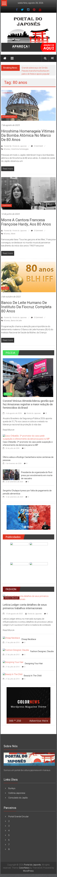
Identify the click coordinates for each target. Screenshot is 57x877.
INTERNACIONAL (9, 117)
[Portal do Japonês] (4, 58)
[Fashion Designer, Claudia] (16, 650)
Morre (13, 234)
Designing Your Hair (34, 663)
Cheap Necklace (28, 639)
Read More (8, 430)
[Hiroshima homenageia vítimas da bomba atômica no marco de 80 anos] (28, 105)
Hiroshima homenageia (19, 149)
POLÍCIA (8, 394)
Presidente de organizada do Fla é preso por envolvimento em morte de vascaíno (36, 475)
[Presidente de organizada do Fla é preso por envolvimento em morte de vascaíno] (11, 474)
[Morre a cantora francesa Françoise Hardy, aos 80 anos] (28, 193)
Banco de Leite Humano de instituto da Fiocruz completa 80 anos (26, 306)
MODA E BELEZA (11, 598)
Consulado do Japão (18, 798)
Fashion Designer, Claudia (42, 651)
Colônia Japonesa (16, 793)
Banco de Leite (16, 321)
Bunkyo (11, 788)
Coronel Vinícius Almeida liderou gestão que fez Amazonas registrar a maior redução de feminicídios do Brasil (28, 404)
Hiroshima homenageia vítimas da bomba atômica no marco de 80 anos (27, 135)
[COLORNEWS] (29, 759)
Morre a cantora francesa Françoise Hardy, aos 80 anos (26, 222)
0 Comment (38, 146)
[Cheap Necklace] (11, 638)
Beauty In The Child (33, 675)
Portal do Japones (33, 413)
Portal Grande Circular (18, 816)
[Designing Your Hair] (13, 662)
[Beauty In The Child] (12, 674)
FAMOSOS (6, 205)
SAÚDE (5, 288)
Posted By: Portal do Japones (15, 146)
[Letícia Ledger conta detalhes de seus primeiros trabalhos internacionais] (28, 597)
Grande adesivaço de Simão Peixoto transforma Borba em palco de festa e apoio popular (36, 71)
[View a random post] (52, 58)
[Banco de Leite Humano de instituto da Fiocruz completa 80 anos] (28, 277)
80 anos (7, 149)
